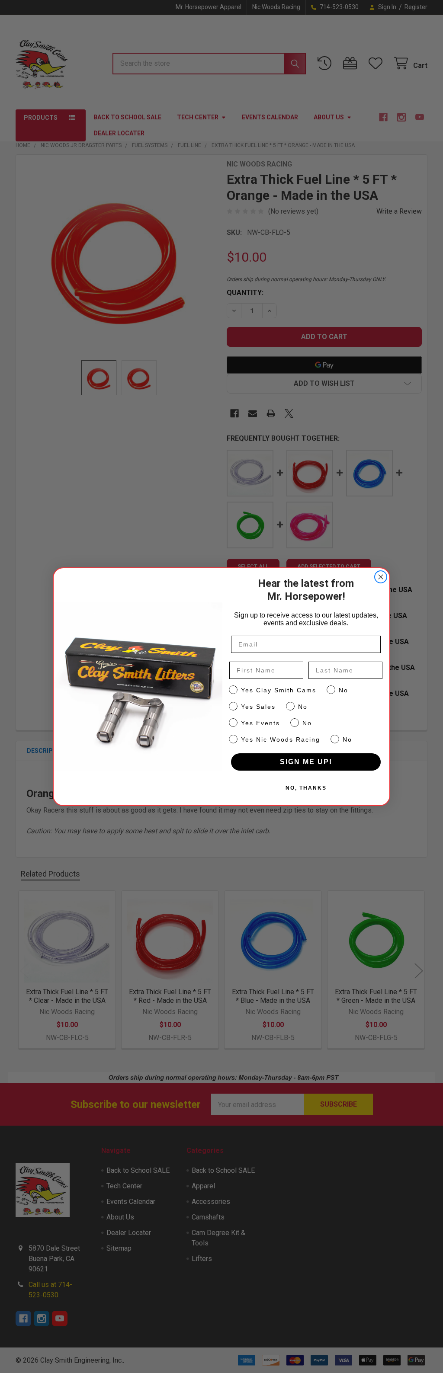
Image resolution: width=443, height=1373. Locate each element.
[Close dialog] (381, 577)
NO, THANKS (306, 788)
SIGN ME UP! (306, 761)
